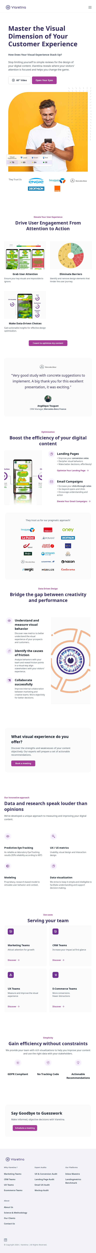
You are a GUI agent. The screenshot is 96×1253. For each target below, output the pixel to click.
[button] (89, 7)
